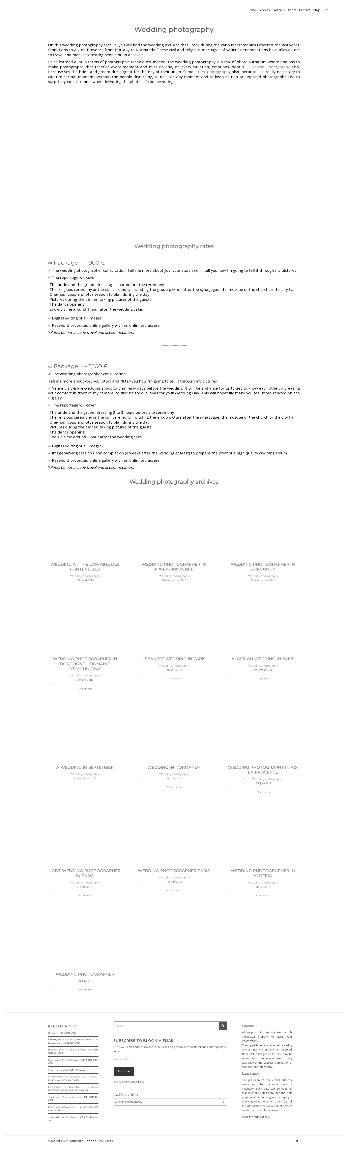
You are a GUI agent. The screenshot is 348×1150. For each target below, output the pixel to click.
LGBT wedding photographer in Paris (85, 873)
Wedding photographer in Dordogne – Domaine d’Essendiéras (85, 663)
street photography (213, 71)
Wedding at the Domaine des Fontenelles (85, 567)
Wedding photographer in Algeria (263, 873)
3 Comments (263, 792)
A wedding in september (85, 767)
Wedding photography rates (174, 246)
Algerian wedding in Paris (263, 658)
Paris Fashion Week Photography (64, 1059)
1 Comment (263, 678)
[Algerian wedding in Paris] (263, 622)
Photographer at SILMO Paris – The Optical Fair (71, 1106)
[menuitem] (251, 10)
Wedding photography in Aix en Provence (263, 770)
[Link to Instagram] (291, 1141)
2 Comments (85, 688)
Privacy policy (250, 1073)
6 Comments (174, 890)
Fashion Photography (270, 66)
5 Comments (174, 787)
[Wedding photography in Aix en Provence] (263, 731)
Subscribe (123, 1071)
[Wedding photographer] (85, 937)
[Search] (334, 10)
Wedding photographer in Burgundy (263, 567)
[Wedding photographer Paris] (174, 834)
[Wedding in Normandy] (174, 731)
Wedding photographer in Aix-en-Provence (174, 567)
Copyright (248, 1026)
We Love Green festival (58, 1069)
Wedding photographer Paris (174, 870)
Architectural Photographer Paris (64, 1096)
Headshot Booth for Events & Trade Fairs (70, 1049)
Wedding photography (85, 576)
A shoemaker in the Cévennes (63, 1116)
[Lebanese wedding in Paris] (174, 622)
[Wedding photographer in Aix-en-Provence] (174, 528)
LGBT (247, 779)
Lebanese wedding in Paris (174, 658)
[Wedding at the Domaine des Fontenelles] (85, 528)
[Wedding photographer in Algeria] (263, 834)
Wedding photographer (85, 974)
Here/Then (53, 1032)
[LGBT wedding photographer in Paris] (85, 834)
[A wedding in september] (85, 731)
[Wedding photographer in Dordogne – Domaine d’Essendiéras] (85, 622)
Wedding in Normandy (173, 767)
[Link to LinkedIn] (297, 1141)
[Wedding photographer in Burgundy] (263, 528)
